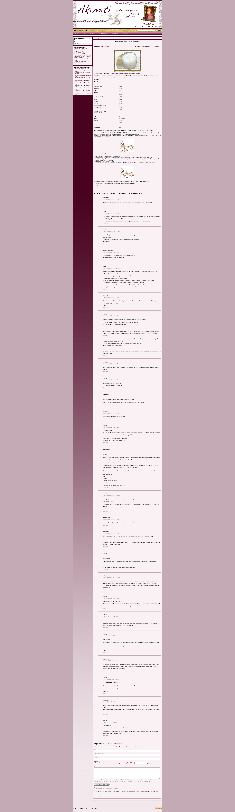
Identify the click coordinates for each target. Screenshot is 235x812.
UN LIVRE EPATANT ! (79, 51)
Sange (104, 295)
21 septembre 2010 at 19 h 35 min (111, 199)
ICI (154, 133)
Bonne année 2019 (79, 52)
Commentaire (97, 767)
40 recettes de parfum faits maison (83, 55)
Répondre (105, 205)
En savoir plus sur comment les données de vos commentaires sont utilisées (139, 791)
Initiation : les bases (105, 46)
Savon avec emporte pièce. (81, 64)
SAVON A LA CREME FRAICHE (83, 78)
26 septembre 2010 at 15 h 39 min (111, 598)
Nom (95, 749)
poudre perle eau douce (100, 105)
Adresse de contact (99, 753)
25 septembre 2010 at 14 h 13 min (111, 533)
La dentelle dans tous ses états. (152, 38)
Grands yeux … (98, 38)
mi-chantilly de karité (147, 75)
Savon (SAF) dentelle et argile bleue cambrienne (81, 62)
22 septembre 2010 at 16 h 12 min (111, 396)
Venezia (77, 93)
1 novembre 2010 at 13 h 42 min (111, 679)
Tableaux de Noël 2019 (80, 50)
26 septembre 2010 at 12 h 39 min (111, 577)
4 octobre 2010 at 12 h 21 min (110, 636)
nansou (105, 362)
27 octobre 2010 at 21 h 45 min (110, 660)
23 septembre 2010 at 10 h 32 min (111, 413)
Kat (103, 211)
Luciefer (105, 411)
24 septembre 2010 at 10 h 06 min (111, 495)
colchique (108, 744)
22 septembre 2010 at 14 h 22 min (111, 316)
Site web (96, 757)
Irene (148, 46)
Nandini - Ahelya (107, 250)
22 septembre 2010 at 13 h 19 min (111, 297)
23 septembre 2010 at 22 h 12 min (111, 427)
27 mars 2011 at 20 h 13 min (110, 702)
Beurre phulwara (98, 86)
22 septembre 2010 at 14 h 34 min (111, 363)
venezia (105, 531)
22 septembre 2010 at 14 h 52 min (111, 380)
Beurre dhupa (97, 88)
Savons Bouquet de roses (80, 48)
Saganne (105, 659)
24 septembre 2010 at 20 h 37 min (111, 519)
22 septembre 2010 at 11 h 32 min (111, 268)
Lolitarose (105, 576)
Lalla (104, 614)
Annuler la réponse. (118, 743)
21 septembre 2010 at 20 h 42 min (111, 213)
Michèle (77, 90)
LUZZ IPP (96, 103)
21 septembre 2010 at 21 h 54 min (111, 252)
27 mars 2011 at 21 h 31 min (110, 722)
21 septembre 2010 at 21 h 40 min (111, 231)
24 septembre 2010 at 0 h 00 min (111, 451)
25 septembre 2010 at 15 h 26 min (111, 555)
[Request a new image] (148, 763)
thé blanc (118, 130)
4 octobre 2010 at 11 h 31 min (110, 616)
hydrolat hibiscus (98, 107)
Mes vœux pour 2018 (79, 53)
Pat (103, 230)
